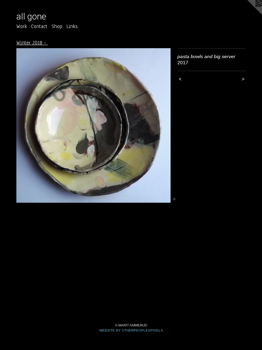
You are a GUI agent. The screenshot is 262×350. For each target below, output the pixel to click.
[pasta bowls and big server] (93, 125)
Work (21, 26)
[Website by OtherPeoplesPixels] (248, 13)
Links (72, 26)
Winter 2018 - (32, 42)
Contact (39, 26)
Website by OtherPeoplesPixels (131, 330)
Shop (57, 26)
